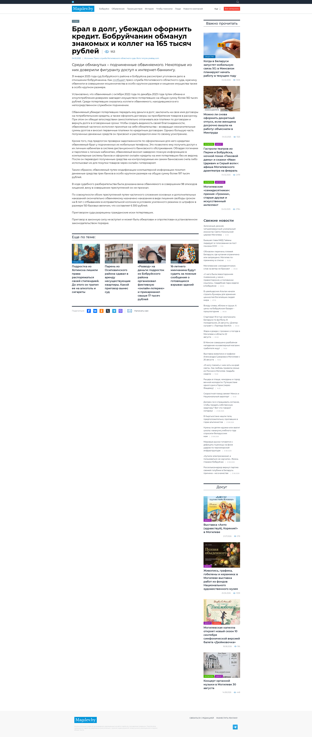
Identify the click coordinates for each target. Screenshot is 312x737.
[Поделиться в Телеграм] (114, 311)
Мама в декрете (212, 110)
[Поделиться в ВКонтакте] (95, 311)
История (149, 9)
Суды (75, 21)
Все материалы (232, 9)
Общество (77, 262)
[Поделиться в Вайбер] (120, 311)
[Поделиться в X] (108, 311)
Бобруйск (104, 9)
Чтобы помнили (164, 9)
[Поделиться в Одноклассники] (101, 311)
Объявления (118, 9)
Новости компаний (193, 9)
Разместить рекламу (227, 718)
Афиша (217, 623)
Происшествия (134, 9)
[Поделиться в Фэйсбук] (89, 311)
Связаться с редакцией (202, 718)
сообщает (119, 80)
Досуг (219, 144)
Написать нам (141, 311)
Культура (209, 144)
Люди (178, 9)
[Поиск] (237, 2)
